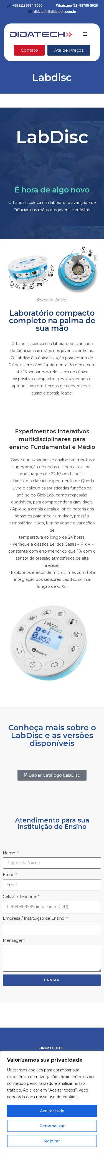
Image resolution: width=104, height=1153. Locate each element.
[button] (85, 34)
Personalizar (52, 1125)
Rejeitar (52, 1141)
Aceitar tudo (52, 1110)
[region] (52, 1102)
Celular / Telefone (20, 896)
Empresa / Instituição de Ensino (34, 918)
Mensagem (14, 940)
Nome (9, 852)
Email (9, 874)
